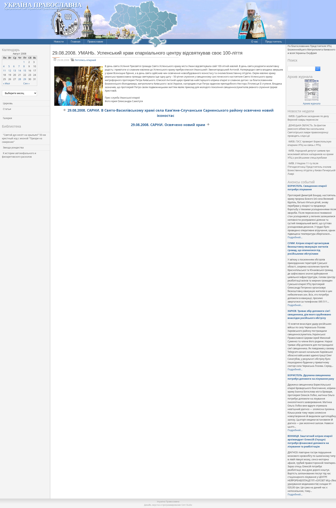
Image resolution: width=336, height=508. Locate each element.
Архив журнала (311, 103)
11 (4, 70)
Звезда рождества (13, 147)
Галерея (7, 118)
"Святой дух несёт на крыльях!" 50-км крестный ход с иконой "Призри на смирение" (24, 138)
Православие (95, 41)
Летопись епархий (85, 60)
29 (24, 79)
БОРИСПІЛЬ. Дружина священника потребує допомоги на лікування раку (311, 377)
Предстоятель (273, 41)
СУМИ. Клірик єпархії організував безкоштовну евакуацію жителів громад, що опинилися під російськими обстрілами (308, 248)
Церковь (8, 103)
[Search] (317, 68)
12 (9, 70)
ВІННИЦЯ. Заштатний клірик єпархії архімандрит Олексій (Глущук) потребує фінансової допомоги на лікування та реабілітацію (310, 441)
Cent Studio (186, 505)
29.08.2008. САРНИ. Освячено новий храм (168, 124)
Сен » (26, 83)
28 (19, 79)
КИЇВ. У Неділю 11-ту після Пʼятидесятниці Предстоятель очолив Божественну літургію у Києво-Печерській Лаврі (311, 169)
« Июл (6, 83)
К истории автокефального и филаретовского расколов (19, 155)
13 (14, 70)
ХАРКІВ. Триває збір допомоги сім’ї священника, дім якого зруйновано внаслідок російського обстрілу (309, 314)
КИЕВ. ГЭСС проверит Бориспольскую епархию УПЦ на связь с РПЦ (309, 143)
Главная (75, 41)
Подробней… (295, 237)
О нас (254, 41)
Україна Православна (43, 4)
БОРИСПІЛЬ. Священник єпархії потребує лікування (307, 187)
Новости (59, 41)
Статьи (7, 109)
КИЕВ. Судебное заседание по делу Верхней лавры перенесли (308, 118)
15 (24, 70)
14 (19, 70)
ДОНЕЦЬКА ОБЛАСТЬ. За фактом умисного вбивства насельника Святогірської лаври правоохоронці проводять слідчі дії (308, 131)
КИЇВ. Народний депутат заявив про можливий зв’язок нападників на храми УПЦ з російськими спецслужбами (310, 154)
